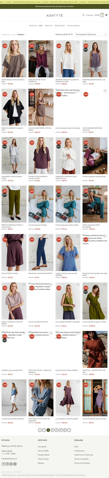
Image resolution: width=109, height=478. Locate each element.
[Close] (67, 226)
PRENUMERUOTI (54, 248)
